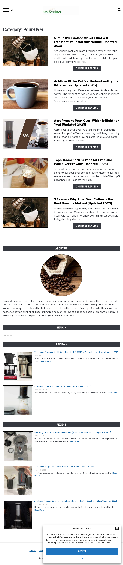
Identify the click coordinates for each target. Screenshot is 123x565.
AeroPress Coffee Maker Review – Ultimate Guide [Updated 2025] (62, 386)
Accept (82, 551)
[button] (117, 528)
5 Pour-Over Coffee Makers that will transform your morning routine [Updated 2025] (85, 42)
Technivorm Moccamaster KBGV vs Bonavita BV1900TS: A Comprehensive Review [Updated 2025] (76, 352)
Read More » (45, 361)
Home (33, 550)
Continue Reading (87, 68)
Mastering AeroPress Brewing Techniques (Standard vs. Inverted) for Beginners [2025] (72, 432)
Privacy (82, 558)
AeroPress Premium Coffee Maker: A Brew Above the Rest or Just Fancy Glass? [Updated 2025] (75, 501)
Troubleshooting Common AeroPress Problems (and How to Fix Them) (64, 467)
